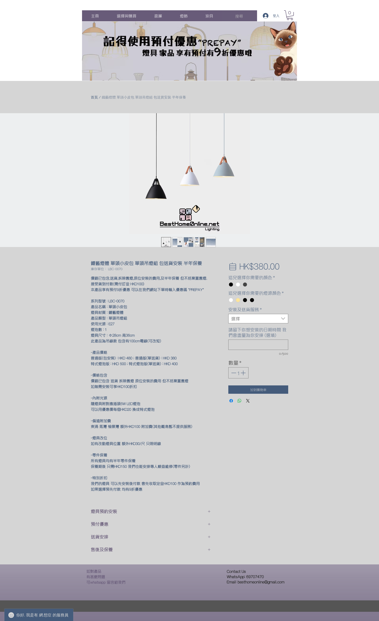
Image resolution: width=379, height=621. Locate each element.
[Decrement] (233, 372)
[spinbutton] (238, 372)
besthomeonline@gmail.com (261, 581)
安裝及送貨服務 (245, 309)
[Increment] (243, 372)
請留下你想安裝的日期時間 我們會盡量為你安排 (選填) (257, 332)
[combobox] (258, 318)
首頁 (94, 97)
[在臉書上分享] (231, 400)
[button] (290, 15)
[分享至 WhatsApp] (239, 400)
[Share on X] (247, 400)
